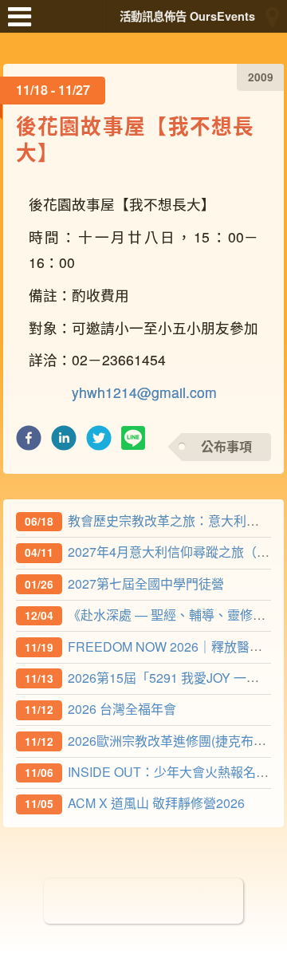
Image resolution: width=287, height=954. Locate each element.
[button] (28, 442)
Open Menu (24, 24)
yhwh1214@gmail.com (144, 392)
